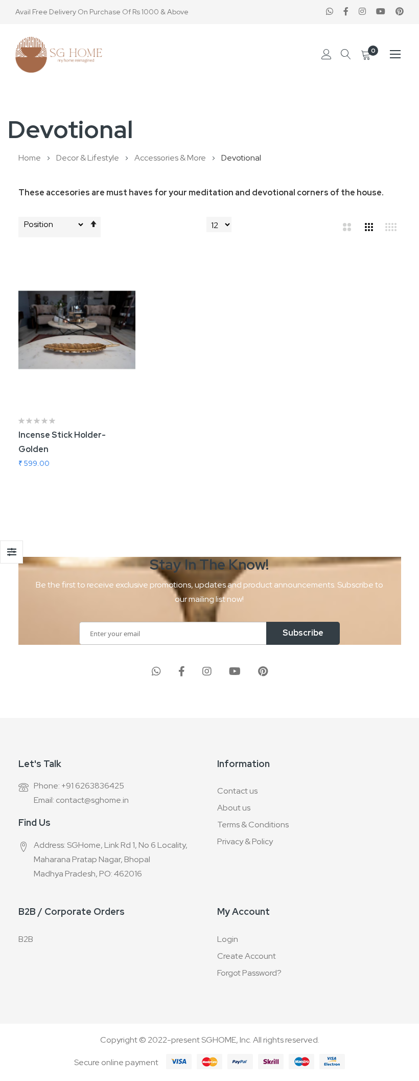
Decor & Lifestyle (88, 157)
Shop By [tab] (11, 552)
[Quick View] (135, 327)
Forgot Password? (249, 972)
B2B (25, 939)
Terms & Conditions (253, 824)
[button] (135, 275)
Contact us (237, 790)
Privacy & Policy (245, 841)
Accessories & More (170, 157)
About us (233, 807)
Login (227, 939)
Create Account (246, 956)
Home (30, 157)
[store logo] (58, 55)
